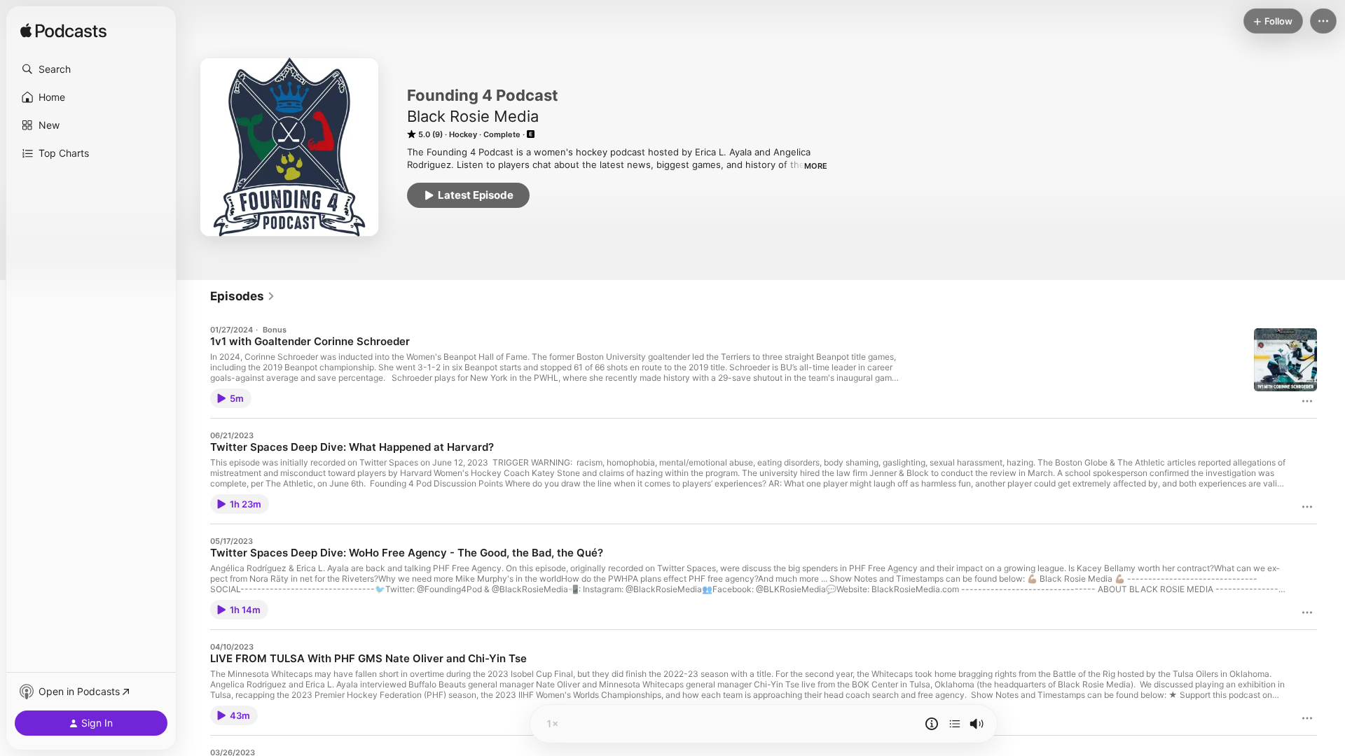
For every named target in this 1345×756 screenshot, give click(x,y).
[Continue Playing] (954, 724)
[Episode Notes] (931, 724)
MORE (815, 166)
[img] (63, 31)
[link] (242, 296)
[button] (91, 69)
